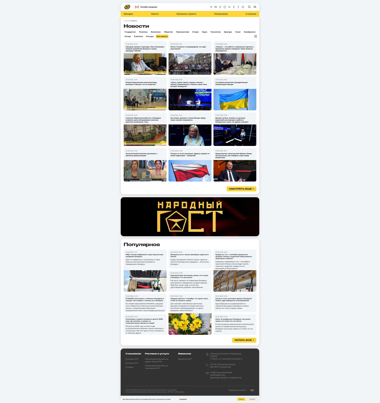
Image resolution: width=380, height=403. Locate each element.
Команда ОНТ (132, 359)
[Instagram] (224, 7)
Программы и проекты (186, 14)
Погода (127, 36)
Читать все (243, 340)
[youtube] (215, 7)
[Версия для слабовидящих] (255, 7)
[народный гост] (190, 216)
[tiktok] (220, 7)
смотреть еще (240, 189)
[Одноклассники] (234, 7)
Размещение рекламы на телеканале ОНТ (156, 366)
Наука (204, 32)
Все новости (162, 36)
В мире (195, 32)
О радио (129, 367)
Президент (128, 14)
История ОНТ (132, 363)
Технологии (215, 32)
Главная (126, 21)
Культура (228, 32)
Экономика (156, 32)
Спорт (238, 32)
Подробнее (183, 399)
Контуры (150, 36)
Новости (155, 14)
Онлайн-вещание (148, 7)
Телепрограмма (221, 14)
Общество (168, 32)
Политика (143, 32)
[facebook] (238, 7)
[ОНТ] (127, 6)
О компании (251, 14)
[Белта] (251, 390)
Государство (130, 32)
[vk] (229, 7)
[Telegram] (211, 7)
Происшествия (182, 32)
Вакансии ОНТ (185, 359)
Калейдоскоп (250, 32)
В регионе (138, 36)
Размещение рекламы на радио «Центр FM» (156, 360)
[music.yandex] (243, 7)
